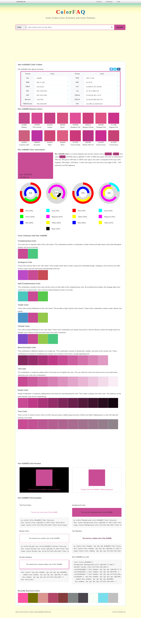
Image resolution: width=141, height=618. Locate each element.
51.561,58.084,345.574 (94, 99)
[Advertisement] (70, 46)
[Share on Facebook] (118, 69)
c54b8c (116, 154)
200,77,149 (90, 78)
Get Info (120, 27)
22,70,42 (89, 82)
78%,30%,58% (42, 104)
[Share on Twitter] (115, 69)
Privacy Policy (23, 612)
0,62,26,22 (40, 87)
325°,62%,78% (42, 95)
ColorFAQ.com (21, 1)
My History (109, 1)
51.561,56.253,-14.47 (93, 95)
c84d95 (39, 78)
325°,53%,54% (42, 91)
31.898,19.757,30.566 (94, 87)
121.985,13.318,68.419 (94, 104)
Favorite (98, 1)
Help (118, 1)
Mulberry (108, 154)
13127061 (40, 99)
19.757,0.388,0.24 (92, 91)
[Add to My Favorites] (111, 69)
